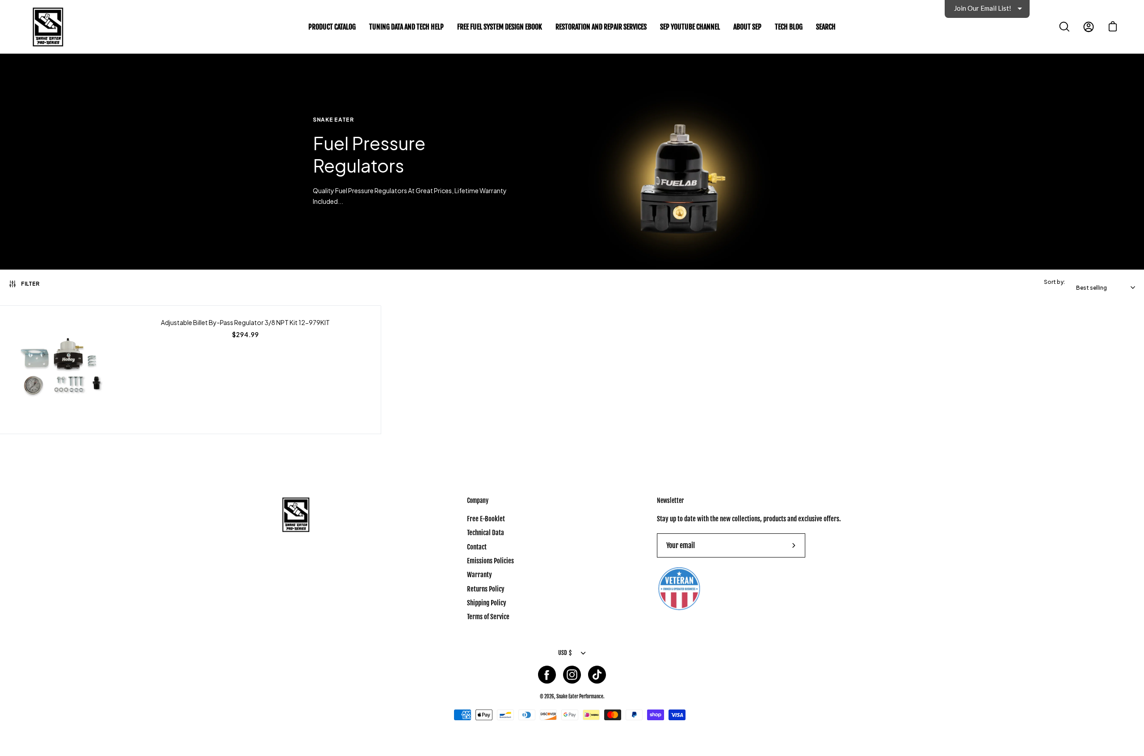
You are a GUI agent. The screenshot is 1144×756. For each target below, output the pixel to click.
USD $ (565, 652)
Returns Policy (486, 589)
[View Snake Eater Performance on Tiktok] (597, 675)
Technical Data (485, 532)
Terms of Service (488, 616)
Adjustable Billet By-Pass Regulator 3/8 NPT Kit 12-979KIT (245, 322)
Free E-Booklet (486, 519)
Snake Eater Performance (579, 696)
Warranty (479, 574)
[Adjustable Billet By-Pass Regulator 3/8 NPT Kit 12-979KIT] (63, 370)
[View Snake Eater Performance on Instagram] (572, 675)
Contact (477, 546)
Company (477, 500)
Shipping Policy (486, 603)
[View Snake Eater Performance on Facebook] (547, 675)
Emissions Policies (490, 561)
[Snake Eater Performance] (47, 27)
